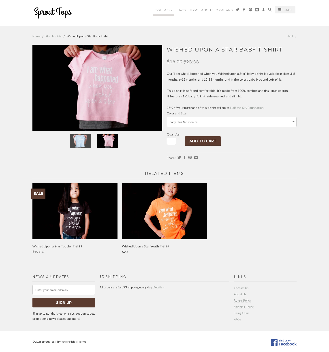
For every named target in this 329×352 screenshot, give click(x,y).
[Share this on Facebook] (184, 157)
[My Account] (263, 11)
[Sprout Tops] (63, 13)
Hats (181, 10)
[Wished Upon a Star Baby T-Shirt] (97, 88)
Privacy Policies (67, 341)
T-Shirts (163, 10)
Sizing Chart (241, 313)
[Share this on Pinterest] (189, 157)
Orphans (224, 10)
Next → (292, 36)
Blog (193, 10)
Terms (82, 341)
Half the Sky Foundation (247, 107)
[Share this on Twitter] (178, 157)
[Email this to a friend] (195, 157)
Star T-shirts (53, 36)
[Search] (270, 11)
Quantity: (173, 134)
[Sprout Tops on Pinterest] (250, 11)
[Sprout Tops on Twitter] (237, 11)
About (207, 10)
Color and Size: (177, 113)
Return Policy (242, 300)
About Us (240, 294)
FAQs (237, 319)
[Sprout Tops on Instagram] (257, 11)
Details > (158, 287)
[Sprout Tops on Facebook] (244, 11)
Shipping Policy (244, 307)
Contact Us (241, 288)
